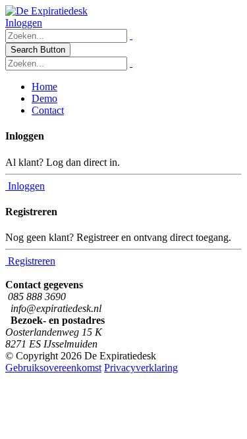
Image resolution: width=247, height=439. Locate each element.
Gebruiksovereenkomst (53, 367)
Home (44, 86)
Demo (44, 98)
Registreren (30, 261)
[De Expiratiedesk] (46, 10)
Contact (48, 110)
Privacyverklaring (141, 367)
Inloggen (23, 22)
